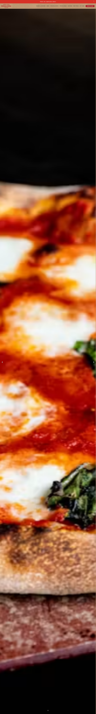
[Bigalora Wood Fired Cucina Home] (6, 6)
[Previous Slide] (2, 362)
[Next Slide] (94, 362)
